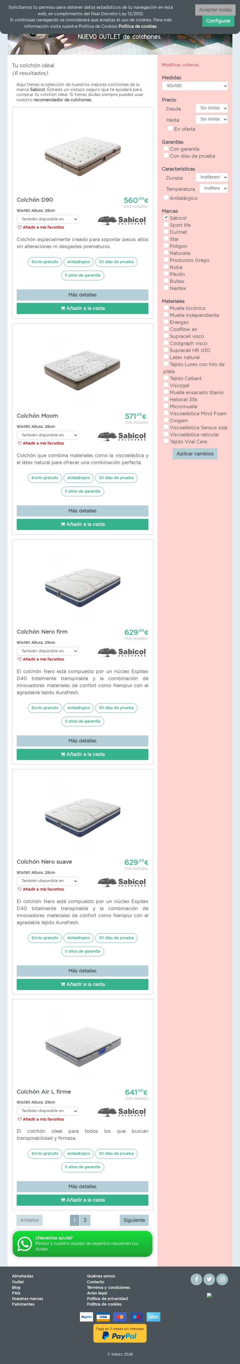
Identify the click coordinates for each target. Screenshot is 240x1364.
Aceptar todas (215, 10)
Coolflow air (183, 329)
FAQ (16, 1293)
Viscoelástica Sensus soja (198, 428)
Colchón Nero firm (42, 632)
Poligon (178, 246)
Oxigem (179, 420)
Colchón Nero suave (44, 862)
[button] (24, 36)
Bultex (177, 281)
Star (174, 239)
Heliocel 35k (184, 399)
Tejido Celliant (186, 378)
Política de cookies (104, 1304)
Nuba (176, 267)
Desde (173, 109)
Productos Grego (189, 260)
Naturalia (180, 253)
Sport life (180, 225)
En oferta (184, 129)
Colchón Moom (37, 416)
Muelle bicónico (187, 308)
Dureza (174, 178)
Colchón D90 (35, 200)
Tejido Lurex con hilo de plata (193, 368)
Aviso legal (97, 1293)
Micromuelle (183, 406)
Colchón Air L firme (44, 1092)
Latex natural (185, 357)
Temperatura (180, 189)
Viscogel (179, 385)
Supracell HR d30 (190, 350)
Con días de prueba (192, 156)
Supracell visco (187, 336)
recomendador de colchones (62, 100)
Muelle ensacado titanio (197, 392)
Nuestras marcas (27, 1299)
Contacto (95, 1282)
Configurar (218, 21)
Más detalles (82, 295)
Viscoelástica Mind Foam (198, 413)
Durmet (178, 232)
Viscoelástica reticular (194, 435)
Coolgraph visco (188, 343)
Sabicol (178, 218)
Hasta (172, 120)
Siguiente (134, 1220)
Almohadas (22, 1276)
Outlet (18, 1282)
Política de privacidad (107, 1299)
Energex (179, 322)
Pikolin (177, 274)
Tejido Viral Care (188, 442)
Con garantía (184, 149)
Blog (16, 1288)
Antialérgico (184, 198)
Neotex (178, 288)
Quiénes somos (101, 1276)
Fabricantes (23, 1304)
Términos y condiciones (108, 1288)
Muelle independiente (194, 315)
